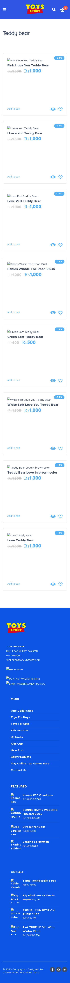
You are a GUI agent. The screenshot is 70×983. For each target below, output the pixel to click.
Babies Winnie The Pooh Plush (31, 269)
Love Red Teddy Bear (24, 201)
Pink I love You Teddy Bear (28, 65)
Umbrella (17, 737)
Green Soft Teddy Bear (25, 337)
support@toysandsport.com (23, 660)
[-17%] (27, 263)
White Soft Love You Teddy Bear (32, 404)
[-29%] (22, 195)
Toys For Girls (20, 724)
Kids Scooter (19, 730)
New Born (17, 750)
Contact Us (18, 770)
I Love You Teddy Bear (24, 133)
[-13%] (28, 467)
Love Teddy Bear (20, 540)
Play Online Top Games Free (30, 763)
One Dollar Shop (22, 710)
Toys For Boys (20, 717)
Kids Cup (17, 743)
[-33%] (25, 60)
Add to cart (13, 108)
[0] (62, 10)
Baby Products (21, 757)
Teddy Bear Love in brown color (32, 472)
